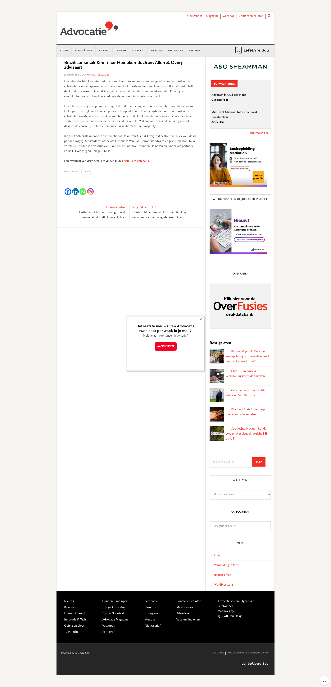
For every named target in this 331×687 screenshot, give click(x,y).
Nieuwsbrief (194, 16)
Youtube (150, 619)
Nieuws (69, 601)
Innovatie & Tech (75, 619)
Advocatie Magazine (115, 619)
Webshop (229, 16)
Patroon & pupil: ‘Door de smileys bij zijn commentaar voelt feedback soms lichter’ (247, 356)
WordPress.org (223, 584)
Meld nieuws (184, 607)
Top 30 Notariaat (113, 613)
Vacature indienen (188, 619)
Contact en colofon (251, 16)
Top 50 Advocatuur (114, 607)
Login (217, 555)
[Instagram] (90, 191)
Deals (87, 172)
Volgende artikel (142, 207)
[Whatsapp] (82, 191)
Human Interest (74, 613)
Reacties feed (222, 575)
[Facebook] (68, 191)
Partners (107, 632)
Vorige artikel (118, 207)
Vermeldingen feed (226, 565)
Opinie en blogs (74, 625)
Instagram (151, 613)
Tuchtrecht (71, 632)
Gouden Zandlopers (115, 601)
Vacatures (108, 625)
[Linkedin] (75, 191)
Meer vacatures (259, 133)
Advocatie (89, 30)
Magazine (212, 16)
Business (70, 607)
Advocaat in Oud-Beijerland (229, 95)
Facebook (151, 601)
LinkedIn (150, 607)
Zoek (260, 461)
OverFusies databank (135, 161)
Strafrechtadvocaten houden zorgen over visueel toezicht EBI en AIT (247, 433)
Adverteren (183, 613)
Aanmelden (165, 346)
